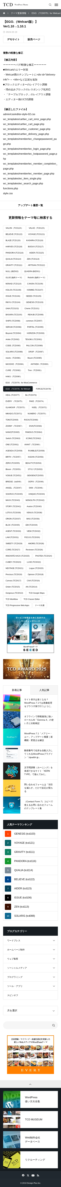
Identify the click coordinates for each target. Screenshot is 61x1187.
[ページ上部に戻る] (30, 1084)
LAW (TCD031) (12, 537)
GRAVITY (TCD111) (14, 265)
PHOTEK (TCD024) (43, 556)
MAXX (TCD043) (13, 500)
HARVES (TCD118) (14, 247)
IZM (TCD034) (31, 525)
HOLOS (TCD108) (13, 290)
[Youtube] (32, 1175)
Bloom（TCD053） (14, 469)
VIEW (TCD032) (33, 531)
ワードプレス (13, 940)
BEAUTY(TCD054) (33, 463)
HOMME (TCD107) (35, 290)
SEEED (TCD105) (33, 296)
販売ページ (34, 39)
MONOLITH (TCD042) (35, 500)
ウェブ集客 (12, 959)
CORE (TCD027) (13, 550)
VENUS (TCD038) (34, 513)
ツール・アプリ (15, 986)
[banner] (30, 633)
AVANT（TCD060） (32, 445)
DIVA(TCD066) (35, 426)
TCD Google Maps (37, 593)
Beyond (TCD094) (13, 333)
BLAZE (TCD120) (13, 240)
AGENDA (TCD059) (14, 451)
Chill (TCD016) (33, 581)
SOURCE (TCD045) (14, 494)
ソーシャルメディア (17, 968)
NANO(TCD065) (13, 432)
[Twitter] (28, 1175)
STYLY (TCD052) (35, 469)
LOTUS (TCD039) (13, 513)
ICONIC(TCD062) (33, 438)
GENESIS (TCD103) (34, 302)
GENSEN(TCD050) (35, 475)
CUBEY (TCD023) (13, 562)
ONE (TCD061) (12, 445)
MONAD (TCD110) (13, 284)
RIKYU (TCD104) (13, 302)
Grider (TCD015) (13, 587)
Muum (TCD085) (35, 358)
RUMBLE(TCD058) (36, 451)
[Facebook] (23, 1175)
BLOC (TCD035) (13, 525)
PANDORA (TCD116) (14, 253)
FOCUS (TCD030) (32, 537)
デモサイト (13, 39)
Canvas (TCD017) (13, 581)
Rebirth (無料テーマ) (36, 277)
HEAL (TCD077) (13, 395)
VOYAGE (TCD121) (36, 234)
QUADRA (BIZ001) (32, 271)
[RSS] (38, 1175)
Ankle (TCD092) (12, 339)
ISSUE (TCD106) (13, 296)
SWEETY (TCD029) (14, 543)
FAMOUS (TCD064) (33, 432)
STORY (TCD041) (13, 506)
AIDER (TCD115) (36, 253)
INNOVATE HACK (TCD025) (18, 556)
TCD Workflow (12, 599)
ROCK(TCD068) (31, 420)
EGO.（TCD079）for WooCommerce (21, 383)
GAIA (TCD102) (12, 308)
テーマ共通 (39, 605)
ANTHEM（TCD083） (40, 364)
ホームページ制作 (16, 949)
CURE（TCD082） (14, 370)
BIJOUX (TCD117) (35, 247)
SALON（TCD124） (14, 228)
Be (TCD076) (31, 395)
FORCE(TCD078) (43, 389)
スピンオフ (12, 995)
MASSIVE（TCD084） (15, 364)
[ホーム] (4, 13)
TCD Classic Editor (32, 599)
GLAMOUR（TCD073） (16, 407)
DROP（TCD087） (36, 352)
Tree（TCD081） (35, 370)
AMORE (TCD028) (36, 543)
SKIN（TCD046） (36, 488)
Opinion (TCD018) (35, 574)
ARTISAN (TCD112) (36, 265)
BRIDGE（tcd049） (14, 482)
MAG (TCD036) (33, 519)
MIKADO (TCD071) (14, 414)
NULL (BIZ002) (12, 271)
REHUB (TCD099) (35, 315)
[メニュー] (56, 4)
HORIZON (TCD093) (35, 333)
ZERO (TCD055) (13, 463)
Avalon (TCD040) (34, 506)
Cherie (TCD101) (32, 308)
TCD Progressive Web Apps (17, 605)
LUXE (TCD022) (34, 562)
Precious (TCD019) (14, 574)
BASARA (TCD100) (14, 315)
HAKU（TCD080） (14, 376)
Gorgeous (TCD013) (14, 593)
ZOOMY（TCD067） (14, 426)
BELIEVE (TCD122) (14, 234)
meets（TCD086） (14, 358)
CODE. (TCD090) (13, 346)
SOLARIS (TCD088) (14, 352)
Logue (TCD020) (36, 568)
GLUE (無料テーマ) (14, 277)
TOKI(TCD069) (12, 420)
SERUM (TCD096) (13, 327)
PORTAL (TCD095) (35, 327)
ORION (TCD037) (13, 519)
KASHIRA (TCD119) (34, 240)
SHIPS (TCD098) (13, 321)
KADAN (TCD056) (35, 457)
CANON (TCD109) (35, 284)
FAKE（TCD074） (37, 401)
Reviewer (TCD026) (34, 550)
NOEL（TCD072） (40, 407)
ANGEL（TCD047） (14, 488)
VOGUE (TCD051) (13, 475)
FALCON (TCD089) (34, 346)
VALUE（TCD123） (37, 228)
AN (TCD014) (31, 587)
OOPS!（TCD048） (36, 482)
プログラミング (15, 977)
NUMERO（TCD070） (37, 414)
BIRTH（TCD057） (14, 457)
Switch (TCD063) (13, 438)
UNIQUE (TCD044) (36, 494)
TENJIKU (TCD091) (33, 339)
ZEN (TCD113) (33, 259)
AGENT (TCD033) (13, 531)
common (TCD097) (34, 321)
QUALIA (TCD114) (13, 259)
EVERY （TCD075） (14, 401)
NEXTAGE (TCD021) (14, 568)
